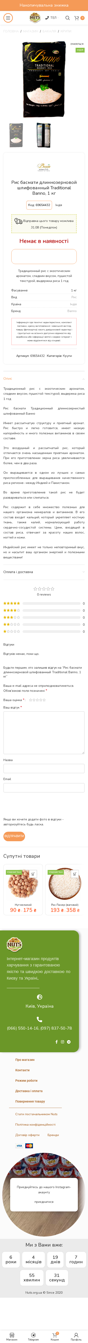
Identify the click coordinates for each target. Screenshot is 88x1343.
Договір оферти (27, 1135)
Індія (73, 304)
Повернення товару (30, 1101)
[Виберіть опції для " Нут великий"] (33, 874)
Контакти (22, 1070)
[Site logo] (35, 17)
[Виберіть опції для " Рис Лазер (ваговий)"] (75, 874)
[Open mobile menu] (8, 17)
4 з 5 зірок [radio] (40, 700)
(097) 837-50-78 (56, 1028)
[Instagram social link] (62, 1041)
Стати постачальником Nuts (36, 1114)
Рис (74, 297)
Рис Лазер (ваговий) (65, 905)
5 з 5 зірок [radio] (44, 700)
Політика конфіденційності (35, 1124)
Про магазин (25, 1060)
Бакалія (49, 31)
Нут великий (23, 905)
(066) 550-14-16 (23, 1028)
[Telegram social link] (69, 1041)
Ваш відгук (12, 707)
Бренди (53, 1135)
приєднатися (44, 1202)
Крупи (66, 31)
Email (7, 779)
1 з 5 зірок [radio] (30, 700)
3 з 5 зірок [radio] (37, 700)
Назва (8, 760)
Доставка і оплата (29, 1091)
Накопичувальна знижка (44, 5)
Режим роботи (26, 1080)
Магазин (30, 31)
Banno (72, 311)
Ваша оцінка (13, 700)
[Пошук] (67, 17)
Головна (11, 31)
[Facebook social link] (56, 1041)
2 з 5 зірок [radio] (34, 700)
